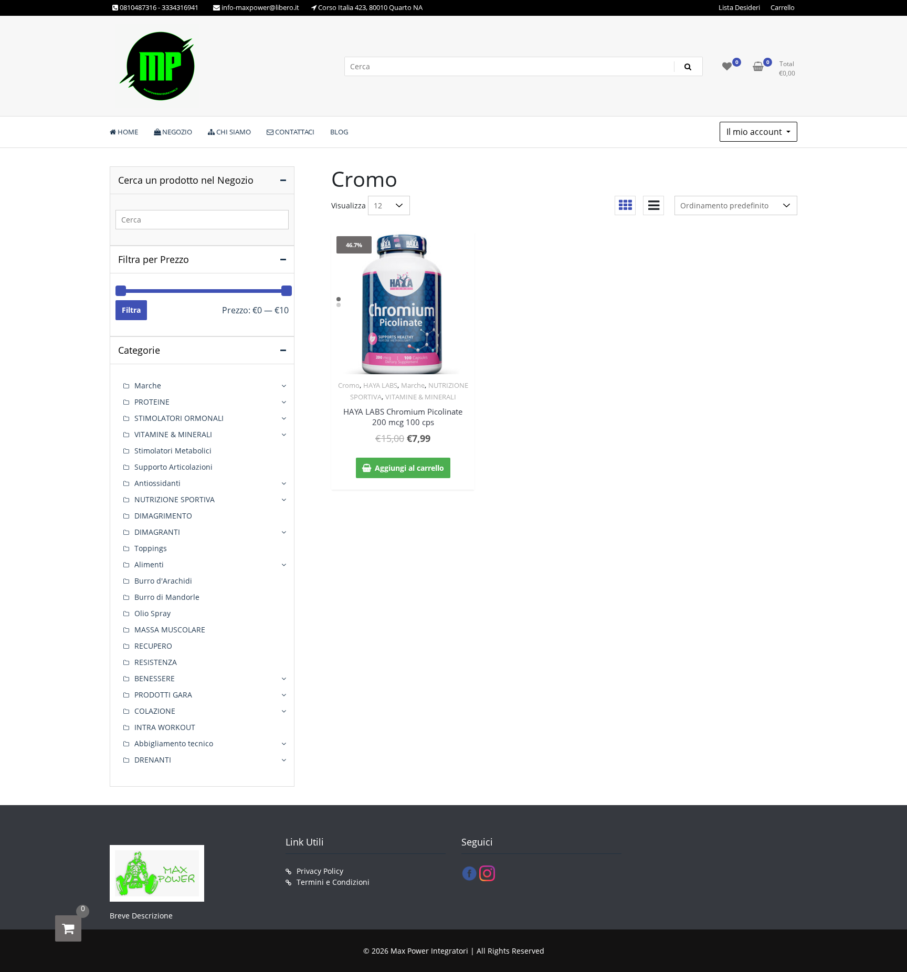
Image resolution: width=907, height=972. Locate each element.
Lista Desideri (739, 7)
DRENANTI (152, 760)
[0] (68, 928)
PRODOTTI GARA (163, 695)
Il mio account (755, 132)
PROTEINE (152, 402)
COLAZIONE (154, 711)
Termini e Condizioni (333, 882)
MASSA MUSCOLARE (169, 630)
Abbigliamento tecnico (173, 743)
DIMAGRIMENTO (163, 516)
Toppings (150, 548)
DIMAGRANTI (157, 532)
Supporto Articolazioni (173, 467)
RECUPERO (153, 646)
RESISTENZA (155, 662)
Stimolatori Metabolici (173, 451)
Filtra (131, 310)
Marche (413, 385)
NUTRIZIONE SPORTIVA (174, 499)
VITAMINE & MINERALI (420, 397)
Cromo (349, 385)
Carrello (783, 7)
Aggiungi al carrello (409, 468)
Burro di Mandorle (166, 597)
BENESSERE (154, 678)
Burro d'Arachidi (163, 581)
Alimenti (149, 564)
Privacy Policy (320, 871)
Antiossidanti (157, 483)
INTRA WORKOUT (164, 727)
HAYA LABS (380, 385)
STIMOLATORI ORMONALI (179, 418)
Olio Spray (152, 613)
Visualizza (348, 205)
